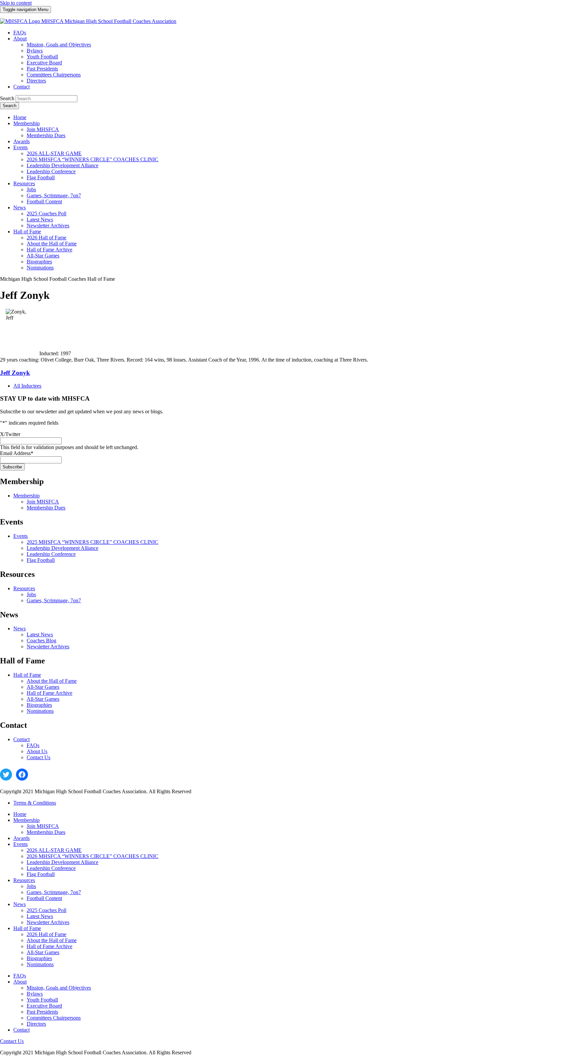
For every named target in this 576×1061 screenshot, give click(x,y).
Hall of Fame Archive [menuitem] (49, 249)
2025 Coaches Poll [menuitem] (46, 213)
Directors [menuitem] (36, 80)
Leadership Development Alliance (62, 548)
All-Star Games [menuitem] (43, 255)
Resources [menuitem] (24, 183)
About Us (37, 751)
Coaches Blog (41, 640)
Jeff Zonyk (15, 372)
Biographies (39, 705)
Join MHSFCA (43, 501)
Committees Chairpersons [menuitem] (54, 74)
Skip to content (16, 3)
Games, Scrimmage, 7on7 (54, 600)
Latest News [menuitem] (40, 219)
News (19, 628)
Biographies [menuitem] (39, 261)
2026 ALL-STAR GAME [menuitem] (54, 153)
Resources (24, 588)
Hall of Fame (27, 675)
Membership (26, 495)
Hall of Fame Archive (49, 693)
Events (20, 536)
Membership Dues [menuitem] (46, 135)
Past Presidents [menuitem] (42, 68)
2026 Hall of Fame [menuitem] (46, 237)
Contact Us (38, 757)
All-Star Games (43, 687)
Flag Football (41, 560)
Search (7, 98)
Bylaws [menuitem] (35, 50)
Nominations (40, 711)
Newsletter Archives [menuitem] (48, 225)
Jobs (31, 594)
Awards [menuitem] (21, 141)
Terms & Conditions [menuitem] (34, 803)
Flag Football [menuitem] (41, 177)
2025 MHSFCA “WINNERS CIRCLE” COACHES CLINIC (92, 542)
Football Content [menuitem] (44, 201)
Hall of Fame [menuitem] (27, 231)
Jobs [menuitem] (31, 189)
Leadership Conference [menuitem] (51, 171)
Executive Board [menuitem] (44, 62)
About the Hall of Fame (52, 681)
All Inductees (27, 386)
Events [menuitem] (20, 147)
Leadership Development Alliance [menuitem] (62, 165)
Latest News (40, 634)
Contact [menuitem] (21, 86)
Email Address (16, 453)
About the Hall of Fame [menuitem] (52, 243)
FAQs (33, 745)
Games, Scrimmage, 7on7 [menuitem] (54, 195)
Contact (21, 739)
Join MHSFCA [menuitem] (43, 129)
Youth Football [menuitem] (42, 56)
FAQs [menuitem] (19, 32)
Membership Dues (46, 507)
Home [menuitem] (19, 117)
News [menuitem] (19, 207)
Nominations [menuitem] (40, 267)
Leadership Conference (51, 554)
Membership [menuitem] (26, 123)
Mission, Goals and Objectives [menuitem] (59, 44)
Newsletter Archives (48, 646)
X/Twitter (10, 434)
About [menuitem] (20, 38)
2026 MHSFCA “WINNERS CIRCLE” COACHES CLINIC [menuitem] (92, 159)
